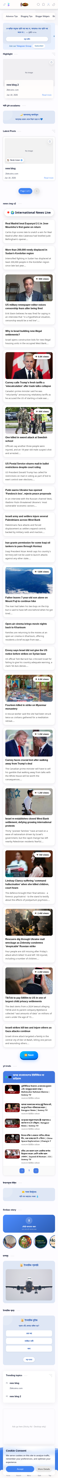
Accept (20, 1469)
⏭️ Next (29, 1055)
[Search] (38, 4)
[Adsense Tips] (12, 16)
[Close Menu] (54, 36)
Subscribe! (39, 46)
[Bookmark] (43, 4)
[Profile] (48, 4)
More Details (44, 1469)
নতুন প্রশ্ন (29, 1360)
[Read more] (46, 95)
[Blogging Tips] (27, 16)
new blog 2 (13, 85)
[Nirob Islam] (15, 160)
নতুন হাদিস (27, 39)
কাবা (29, 1348)
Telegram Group (24, 46)
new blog (10, 168)
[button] (53, 4)
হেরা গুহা (29, 1333)
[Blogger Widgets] (43, 16)
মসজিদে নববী (29, 1341)
